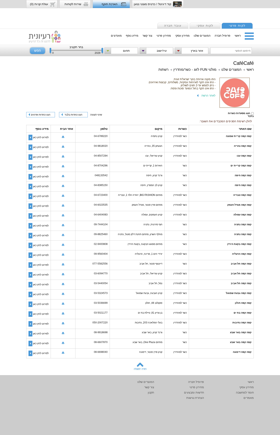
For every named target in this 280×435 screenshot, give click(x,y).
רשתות (163, 70)
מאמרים (249, 397)
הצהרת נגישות (195, 397)
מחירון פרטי (163, 35)
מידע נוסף (132, 35)
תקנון (151, 392)
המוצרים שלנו (202, 35)
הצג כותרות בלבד (73, 114)
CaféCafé (243, 63)
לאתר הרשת (208, 95)
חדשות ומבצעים (194, 392)
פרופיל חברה (222, 35)
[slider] (50, 51)
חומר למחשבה (245, 392)
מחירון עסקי (182, 35)
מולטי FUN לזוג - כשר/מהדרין (194, 70)
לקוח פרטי (237, 25)
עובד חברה (172, 25)
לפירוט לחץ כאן (41, 137)
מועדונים (116, 35)
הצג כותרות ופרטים (40, 114)
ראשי (237, 35)
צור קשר (147, 35)
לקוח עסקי (205, 25)
